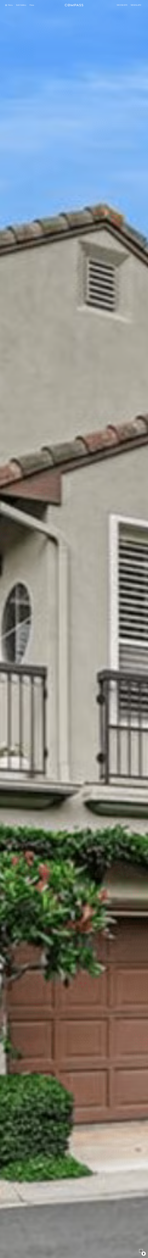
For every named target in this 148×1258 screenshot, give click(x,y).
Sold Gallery (21, 5)
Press (32, 5)
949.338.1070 (122, 5)
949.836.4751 (136, 5)
